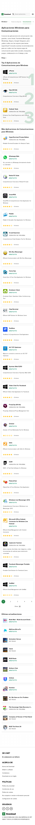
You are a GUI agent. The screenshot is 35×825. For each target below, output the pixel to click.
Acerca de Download (8, 766)
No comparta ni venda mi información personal (15, 795)
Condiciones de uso (8, 789)
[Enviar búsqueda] (13, 14)
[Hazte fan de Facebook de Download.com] (3, 808)
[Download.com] (6, 14)
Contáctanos (5, 773)
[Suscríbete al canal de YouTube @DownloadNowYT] (11, 808)
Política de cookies (7, 792)
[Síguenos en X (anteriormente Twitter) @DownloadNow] (7, 808)
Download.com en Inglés (9, 776)
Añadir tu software (7, 770)
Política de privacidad (8, 786)
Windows (4, 22)
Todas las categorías (16, 21)
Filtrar (3, 58)
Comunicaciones (27, 22)
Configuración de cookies (9, 799)
